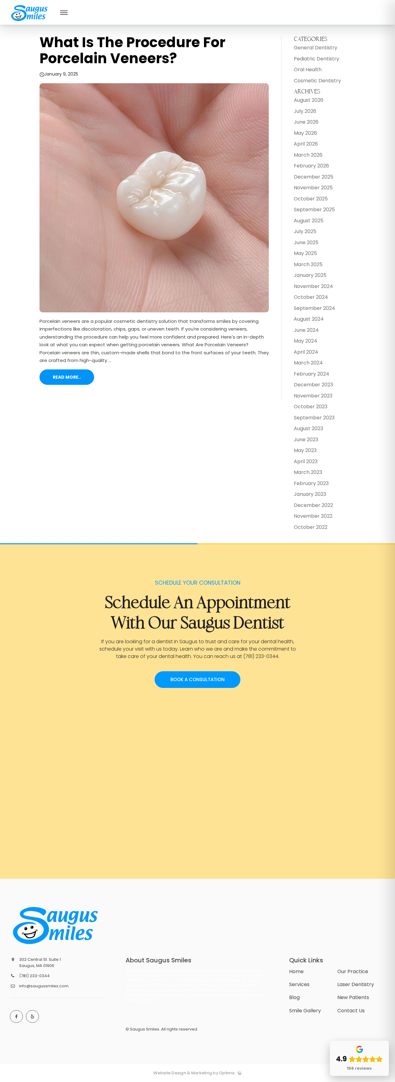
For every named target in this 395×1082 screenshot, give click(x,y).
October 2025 (311, 198)
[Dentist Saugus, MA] (29, 23)
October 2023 (310, 406)
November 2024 (313, 286)
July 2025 (305, 231)
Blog (294, 997)
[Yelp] (32, 1016)
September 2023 (314, 417)
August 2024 (309, 319)
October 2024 (311, 297)
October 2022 (310, 527)
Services (299, 984)
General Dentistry (315, 47)
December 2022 (313, 505)
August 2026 (308, 100)
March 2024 (308, 362)
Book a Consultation (197, 679)
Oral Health (308, 69)
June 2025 (306, 242)
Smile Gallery (305, 1010)
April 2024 (306, 352)
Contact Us (351, 1010)
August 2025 (308, 220)
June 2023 (306, 439)
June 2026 (306, 121)
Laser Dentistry (355, 984)
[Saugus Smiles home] (57, 925)
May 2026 (305, 133)
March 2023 (308, 472)
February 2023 (311, 483)
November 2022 (313, 516)
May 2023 (305, 450)
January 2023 (310, 494)
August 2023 (308, 428)
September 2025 (314, 209)
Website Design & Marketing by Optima (194, 1073)
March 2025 (308, 264)
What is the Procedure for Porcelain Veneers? (132, 50)
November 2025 (313, 187)
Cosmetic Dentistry (317, 80)
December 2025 (313, 176)
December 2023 (313, 384)
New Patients (353, 997)
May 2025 (305, 253)
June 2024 (306, 330)
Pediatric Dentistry (316, 58)
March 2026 (308, 154)
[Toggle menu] (64, 13)
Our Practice (352, 971)
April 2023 (306, 461)
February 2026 (311, 165)
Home (296, 971)
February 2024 (311, 373)
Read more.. (67, 377)
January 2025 (310, 275)
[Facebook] (16, 1016)
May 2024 (305, 340)
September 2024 (314, 308)
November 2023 (313, 395)
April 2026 (306, 143)
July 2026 (305, 111)
